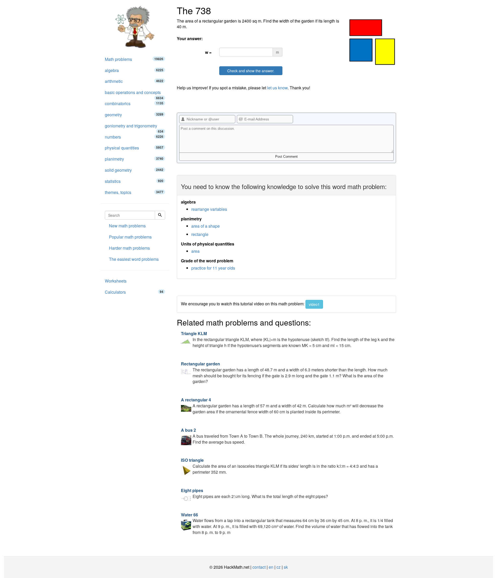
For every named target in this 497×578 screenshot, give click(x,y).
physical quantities (134, 148)
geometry (134, 115)
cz (278, 567)
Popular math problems (130, 237)
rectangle (199, 234)
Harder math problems (129, 248)
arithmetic (134, 81)
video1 (314, 304)
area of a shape (205, 226)
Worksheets (116, 281)
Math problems (134, 59)
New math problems (127, 226)
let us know (277, 88)
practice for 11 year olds (213, 268)
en (271, 567)
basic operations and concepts (134, 93)
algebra (134, 70)
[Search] (160, 215)
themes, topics (134, 192)
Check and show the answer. (250, 70)
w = (208, 52)
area (195, 251)
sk (286, 567)
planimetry (134, 159)
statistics (134, 181)
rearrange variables (209, 209)
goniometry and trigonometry (134, 127)
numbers (134, 137)
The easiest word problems (134, 259)
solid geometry (134, 170)
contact (259, 567)
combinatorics (134, 103)
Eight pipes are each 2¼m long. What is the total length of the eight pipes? (254, 493)
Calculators (134, 292)
